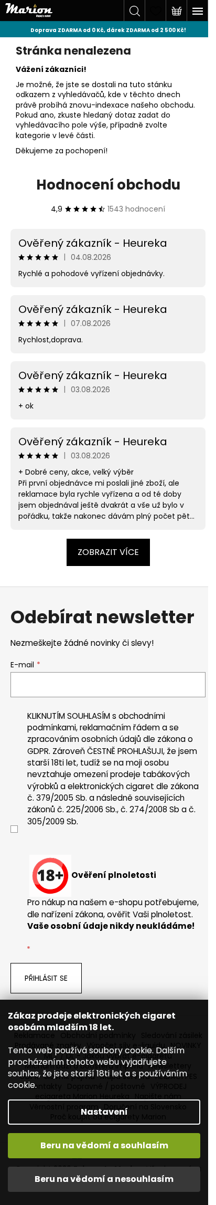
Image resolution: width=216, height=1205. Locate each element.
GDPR (38, 751)
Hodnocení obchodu (108, 184)
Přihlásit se (46, 978)
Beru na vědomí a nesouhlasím (104, 1179)
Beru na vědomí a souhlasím (104, 1145)
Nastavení (104, 1112)
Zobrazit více (108, 552)
